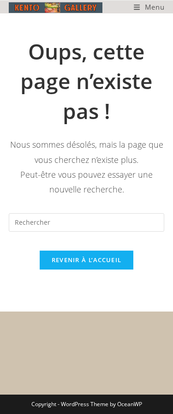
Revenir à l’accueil (87, 260)
